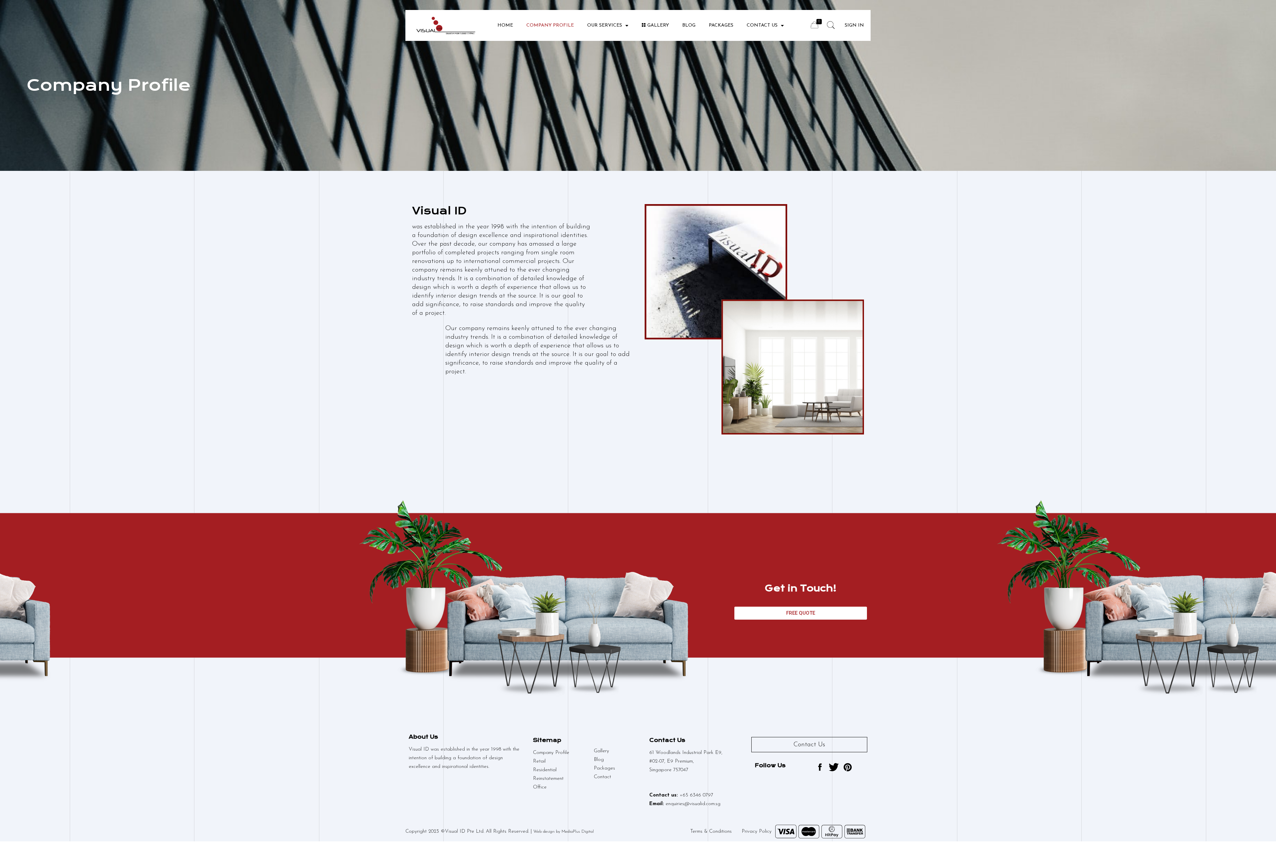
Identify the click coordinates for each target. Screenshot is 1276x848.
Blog (599, 759)
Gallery (658, 25)
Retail (539, 761)
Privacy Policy (757, 831)
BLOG (688, 25)
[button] (800, 613)
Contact (602, 777)
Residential (545, 770)
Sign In (854, 25)
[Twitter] (834, 767)
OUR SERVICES (604, 25)
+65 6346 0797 (696, 795)
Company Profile (550, 25)
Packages (604, 768)
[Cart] (814, 25)
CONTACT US (762, 25)
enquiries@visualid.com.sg (693, 803)
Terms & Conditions (711, 831)
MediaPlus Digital (578, 831)
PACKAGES (721, 25)
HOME (505, 25)
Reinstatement (548, 778)
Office (540, 787)
